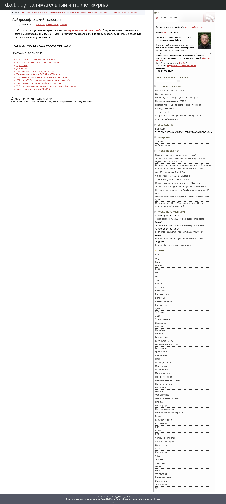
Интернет (40, 24)
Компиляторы (161, 337)
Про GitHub (21, 65)
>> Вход (159, 142)
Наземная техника (164, 384)
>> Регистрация (162, 145)
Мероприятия (161, 370)
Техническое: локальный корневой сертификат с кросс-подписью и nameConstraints (182, 160)
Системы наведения (165, 441)
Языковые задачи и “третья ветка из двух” (175, 155)
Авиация (159, 283)
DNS (157, 269)
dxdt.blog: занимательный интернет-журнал (57, 5)
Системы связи (162, 445)
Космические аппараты (166, 344)
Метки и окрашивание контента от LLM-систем (177, 183)
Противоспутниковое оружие (169, 413)
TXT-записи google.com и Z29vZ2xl (172, 179)
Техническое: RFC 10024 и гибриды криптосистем (179, 219)
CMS (157, 262)
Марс (157, 359)
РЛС (157, 427)
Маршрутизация (163, 362)
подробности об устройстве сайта (181, 66)
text (156, 276)
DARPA (158, 265)
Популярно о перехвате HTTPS (170, 101)
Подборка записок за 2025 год (169, 90)
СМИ (157, 449)
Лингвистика (161, 355)
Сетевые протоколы (165, 438)
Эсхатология (161, 484)
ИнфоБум (160, 330)
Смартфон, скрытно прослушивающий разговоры (179, 116)
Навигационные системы (167, 380)
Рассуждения (161, 423)
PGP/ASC (160, 129)
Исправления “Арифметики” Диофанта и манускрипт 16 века (182, 191)
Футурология (161, 474)
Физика (158, 466)
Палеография (162, 405)
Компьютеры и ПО (164, 341)
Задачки (159, 316)
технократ (160, 463)
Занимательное (162, 319)
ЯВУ (157, 488)
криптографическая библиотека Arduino (77, 12)
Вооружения (161, 305)
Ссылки (63, 24)
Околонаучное (162, 395)
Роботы (158, 431)
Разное (158, 416)
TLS (157, 280)
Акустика (159, 287)
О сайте (182, 63)
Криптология (161, 352)
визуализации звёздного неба (84, 30)
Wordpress (155, 499)
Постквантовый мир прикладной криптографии (178, 105)
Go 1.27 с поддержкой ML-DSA (170, 172)
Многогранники (162, 373)
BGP (157, 255)
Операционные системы (167, 398)
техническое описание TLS (30, 12)
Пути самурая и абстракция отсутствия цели (176, 98)
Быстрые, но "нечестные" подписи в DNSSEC (38, 63)
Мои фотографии (163, 377)
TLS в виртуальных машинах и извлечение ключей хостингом (46, 86)
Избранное (160, 323)
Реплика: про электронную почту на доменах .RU (179, 169)
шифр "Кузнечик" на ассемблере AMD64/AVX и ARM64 (116, 12)
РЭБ (157, 434)
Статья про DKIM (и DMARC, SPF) (33, 89)
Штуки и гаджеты (163, 477)
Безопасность (162, 291)
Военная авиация (163, 301)
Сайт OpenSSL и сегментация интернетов (36, 60)
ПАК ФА (159, 402)
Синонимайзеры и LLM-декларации (172, 176)
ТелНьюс (159, 459)
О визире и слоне (163, 94)
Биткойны (160, 298)
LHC (157, 273)
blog (157, 258)
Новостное (160, 387)
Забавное (160, 312)
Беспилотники (162, 294)
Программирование (164, 409)
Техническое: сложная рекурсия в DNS (35, 71)
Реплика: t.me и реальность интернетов (174, 245)
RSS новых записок (167, 18)
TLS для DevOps (163, 112)
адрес (165, 32)
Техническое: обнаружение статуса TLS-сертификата (181, 187)
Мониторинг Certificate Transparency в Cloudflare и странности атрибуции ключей (179, 204)
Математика (161, 366)
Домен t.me (21, 68)
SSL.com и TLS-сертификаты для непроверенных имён (43, 80)
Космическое (52, 24)
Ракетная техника (163, 420)
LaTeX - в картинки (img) (51, 12)
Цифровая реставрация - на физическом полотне (40, 83)
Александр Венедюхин (194, 27)
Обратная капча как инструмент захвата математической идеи (183, 198)
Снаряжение (161, 452)
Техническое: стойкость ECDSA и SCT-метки (38, 74)
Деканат (159, 308)
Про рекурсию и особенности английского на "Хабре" (42, 77)
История (159, 334)
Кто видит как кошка (164, 108)
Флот (157, 470)
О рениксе (160, 391)
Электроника (161, 481)
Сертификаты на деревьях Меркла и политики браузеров (183, 165)
